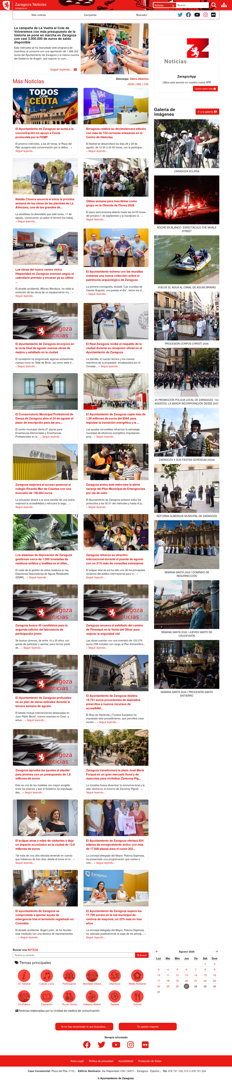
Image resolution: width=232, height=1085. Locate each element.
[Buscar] (214, 5)
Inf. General (24, 983)
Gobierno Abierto (92, 1004)
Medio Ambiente (137, 983)
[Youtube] (197, 15)
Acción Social (69, 1004)
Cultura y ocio (46, 983)
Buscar (143, 955)
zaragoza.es (21, 8)
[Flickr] (213, 15)
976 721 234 (198, 1071)
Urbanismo (114, 983)
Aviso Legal (77, 1061)
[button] (62, 69)
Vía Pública (24, 1004)
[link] (156, 951)
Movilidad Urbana (92, 983)
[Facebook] (188, 15)
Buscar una (25, 950)
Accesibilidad (125, 1061)
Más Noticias (28, 81)
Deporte (115, 1004)
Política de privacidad (101, 1061)
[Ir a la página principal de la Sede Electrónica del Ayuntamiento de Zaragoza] (8, 5)
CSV (146, 84)
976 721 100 (175, 1071)
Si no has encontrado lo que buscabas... (84, 1026)
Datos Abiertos (139, 78)
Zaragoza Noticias (31, 4)
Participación (69, 983)
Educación (46, 1004)
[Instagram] (205, 15)
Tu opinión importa (147, 1026)
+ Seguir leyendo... (97, 151)
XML (139, 84)
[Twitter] (180, 15)
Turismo (137, 1004)
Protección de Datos (149, 1061)
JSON (130, 84)
